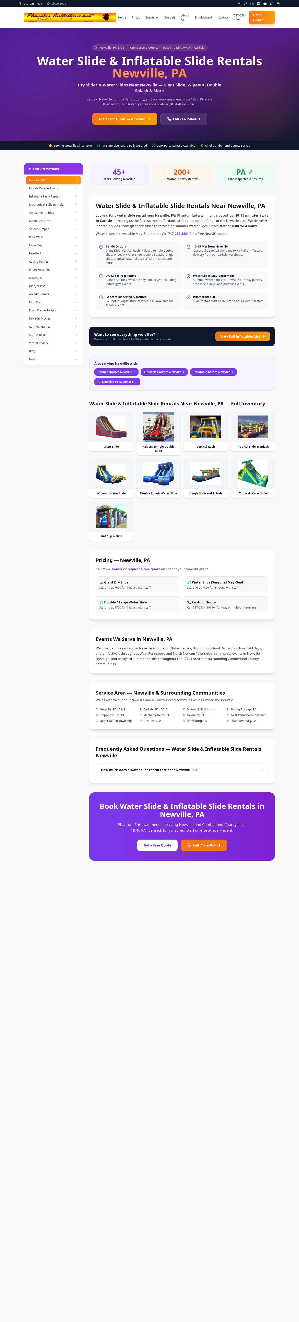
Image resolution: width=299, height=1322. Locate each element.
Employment (203, 17)
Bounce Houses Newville (115, 372)
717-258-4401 (240, 17)
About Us (185, 17)
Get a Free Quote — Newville (122, 119)
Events (150, 17)
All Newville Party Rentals (116, 382)
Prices (136, 17)
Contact (223, 17)
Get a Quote (258, 17)
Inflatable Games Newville (211, 372)
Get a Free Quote (157, 845)
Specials (170, 17)
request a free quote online (149, 569)
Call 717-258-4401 (186, 119)
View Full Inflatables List (240, 336)
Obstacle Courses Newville (162, 372)
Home (122, 17)
